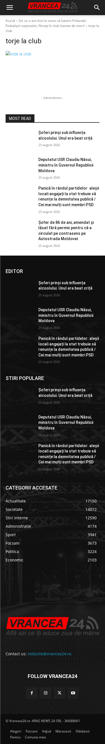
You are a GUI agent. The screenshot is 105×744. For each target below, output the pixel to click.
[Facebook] (31, 693)
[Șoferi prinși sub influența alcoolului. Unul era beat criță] (20, 140)
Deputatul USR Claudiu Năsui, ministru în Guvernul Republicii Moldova (65, 165)
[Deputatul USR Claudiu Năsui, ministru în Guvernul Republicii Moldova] (20, 167)
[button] (9, 7)
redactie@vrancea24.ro (49, 653)
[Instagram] (45, 693)
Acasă (10, 20)
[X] (59, 693)
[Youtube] (73, 693)
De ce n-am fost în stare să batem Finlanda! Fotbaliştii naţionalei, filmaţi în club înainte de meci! (46, 23)
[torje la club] (52, 54)
